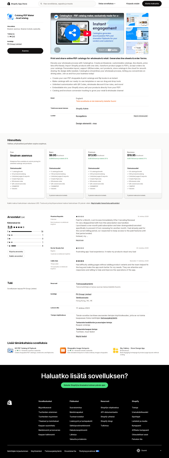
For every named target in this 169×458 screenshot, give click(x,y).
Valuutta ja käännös (78, 439)
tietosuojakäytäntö (109, 318)
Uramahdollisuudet (140, 412)
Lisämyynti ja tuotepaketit (81, 421)
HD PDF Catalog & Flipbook (25, 348)
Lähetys (73, 434)
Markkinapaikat (76, 412)
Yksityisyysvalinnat (87, 451)
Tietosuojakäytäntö (84, 284)
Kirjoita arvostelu (16, 252)
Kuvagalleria (81, 116)
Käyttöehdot (36, 451)
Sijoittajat (136, 416)
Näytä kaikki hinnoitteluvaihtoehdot (105, 203)
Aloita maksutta (152, 3)
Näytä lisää (79, 240)
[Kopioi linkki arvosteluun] (65, 216)
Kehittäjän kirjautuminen (17, 451)
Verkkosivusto (82, 297)
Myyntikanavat (45, 407)
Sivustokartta (70, 451)
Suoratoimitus (76, 407)
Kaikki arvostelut (16, 256)
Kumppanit (136, 425)
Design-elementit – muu (86, 123)
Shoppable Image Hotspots (78, 348)
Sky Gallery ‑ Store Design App (132, 348)
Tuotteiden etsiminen (48, 412)
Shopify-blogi (107, 421)
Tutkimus (105, 425)
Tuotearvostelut (77, 416)
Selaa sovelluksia (106, 3)
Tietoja (135, 407)
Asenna (25, 51)
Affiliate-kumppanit (140, 430)
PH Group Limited (14, 44)
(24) (13, 36)
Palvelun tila (137, 439)
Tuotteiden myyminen (48, 416)
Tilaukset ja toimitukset (49, 421)
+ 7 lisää (137, 48)
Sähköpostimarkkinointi (80, 425)
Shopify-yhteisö (108, 416)
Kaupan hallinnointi (47, 434)
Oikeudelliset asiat (140, 434)
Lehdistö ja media (139, 421)
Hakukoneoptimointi (78, 430)
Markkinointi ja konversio (49, 430)
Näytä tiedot (81, 336)
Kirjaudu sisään (132, 3)
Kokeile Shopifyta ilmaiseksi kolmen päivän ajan (84, 385)
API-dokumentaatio (109, 412)
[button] (31, 350)
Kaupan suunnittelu (47, 425)
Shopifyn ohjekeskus (110, 407)
